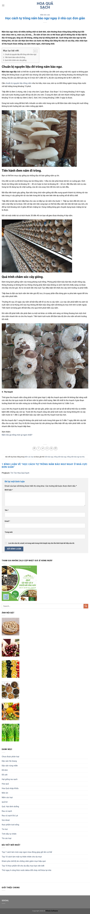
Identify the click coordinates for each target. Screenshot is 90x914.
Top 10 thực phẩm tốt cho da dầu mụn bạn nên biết (23, 866)
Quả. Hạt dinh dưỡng (10, 806)
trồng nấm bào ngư (60, 457)
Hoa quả (5, 784)
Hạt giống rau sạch (9, 779)
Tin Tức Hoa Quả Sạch (19, 473)
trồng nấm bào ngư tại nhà (75, 457)
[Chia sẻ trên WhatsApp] (34, 448)
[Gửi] (86, 606)
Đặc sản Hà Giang (9, 761)
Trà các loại (6, 838)
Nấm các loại (45, 15)
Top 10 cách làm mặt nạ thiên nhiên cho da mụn (22, 857)
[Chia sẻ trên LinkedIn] (56, 448)
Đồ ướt (4, 775)
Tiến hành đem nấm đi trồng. (15, 57)
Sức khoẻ (5, 820)
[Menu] (3, 5)
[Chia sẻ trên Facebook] (39, 448)
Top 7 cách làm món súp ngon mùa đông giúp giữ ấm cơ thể (27, 852)
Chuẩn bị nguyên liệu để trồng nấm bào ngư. (21, 54)
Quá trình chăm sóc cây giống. (16, 60)
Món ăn (5, 793)
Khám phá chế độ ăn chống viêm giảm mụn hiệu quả (24, 861)
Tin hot (5, 829)
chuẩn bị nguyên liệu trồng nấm (19, 83)
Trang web (9, 532)
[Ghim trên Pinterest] (51, 448)
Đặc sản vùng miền (10, 766)
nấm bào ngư (49, 457)
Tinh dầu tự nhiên (9, 834)
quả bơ (5, 802)
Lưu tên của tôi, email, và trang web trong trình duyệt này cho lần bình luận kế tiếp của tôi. (41, 543)
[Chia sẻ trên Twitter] (43, 448)
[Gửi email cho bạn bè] (47, 448)
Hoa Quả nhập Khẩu (10, 788)
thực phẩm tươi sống (10, 825)
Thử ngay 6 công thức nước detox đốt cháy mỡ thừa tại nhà (26, 870)
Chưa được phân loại (10, 756)
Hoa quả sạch (45, 5)
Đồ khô (5, 770)
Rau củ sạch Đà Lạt (10, 815)
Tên (7, 510)
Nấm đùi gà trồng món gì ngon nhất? (17, 435)
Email (7, 521)
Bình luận (9, 490)
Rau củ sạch (7, 811)
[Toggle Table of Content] (34, 51)
